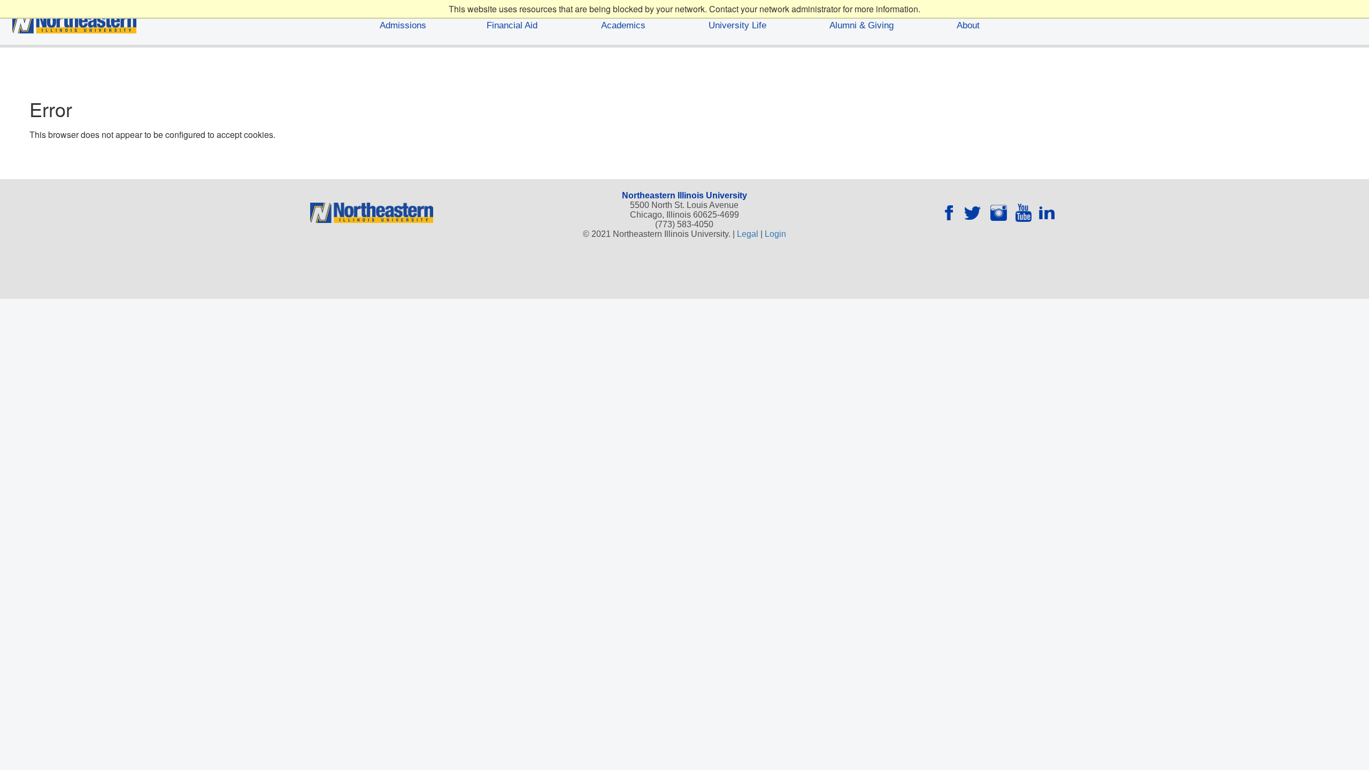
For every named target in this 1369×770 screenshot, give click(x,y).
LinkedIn (1047, 214)
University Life (737, 25)
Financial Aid (512, 25)
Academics (623, 25)
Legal (747, 233)
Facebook (953, 214)
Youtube (1023, 214)
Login (775, 233)
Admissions (403, 25)
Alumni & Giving (861, 25)
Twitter (976, 214)
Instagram (1000, 214)
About (968, 25)
